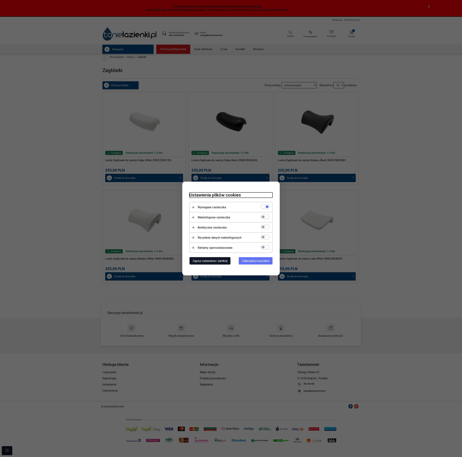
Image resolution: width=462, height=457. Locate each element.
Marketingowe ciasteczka (214, 217)
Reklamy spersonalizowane (215, 247)
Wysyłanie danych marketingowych (219, 237)
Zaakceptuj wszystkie (255, 261)
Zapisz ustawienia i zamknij (210, 261)
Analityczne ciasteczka (212, 227)
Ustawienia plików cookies (215, 195)
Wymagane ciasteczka (212, 207)
